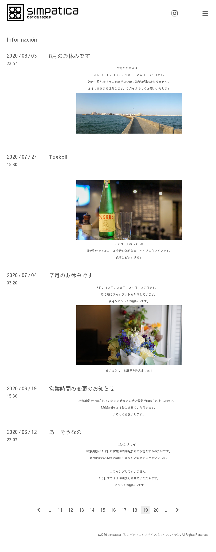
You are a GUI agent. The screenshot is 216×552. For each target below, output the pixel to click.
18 (134, 510)
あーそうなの (65, 432)
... (49, 510)
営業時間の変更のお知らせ (82, 388)
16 (113, 510)
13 (81, 510)
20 (156, 510)
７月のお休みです (71, 275)
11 (59, 510)
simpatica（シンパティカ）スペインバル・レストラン (144, 534)
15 (102, 510)
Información (22, 39)
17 (124, 510)
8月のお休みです (69, 56)
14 (91, 510)
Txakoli (58, 157)
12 (70, 510)
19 (145, 510)
